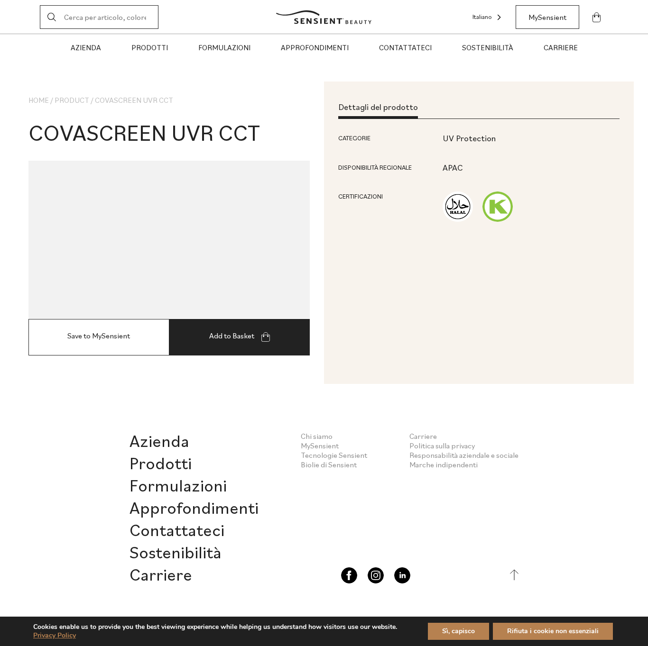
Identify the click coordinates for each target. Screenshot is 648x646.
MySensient (547, 17)
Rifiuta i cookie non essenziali (553, 631)
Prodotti (149, 47)
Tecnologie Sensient (334, 455)
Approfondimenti (315, 47)
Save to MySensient (98, 335)
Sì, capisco (458, 631)
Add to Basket (232, 335)
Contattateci (405, 47)
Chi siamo (317, 436)
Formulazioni (224, 47)
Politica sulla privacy (442, 445)
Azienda (86, 47)
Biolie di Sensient (329, 464)
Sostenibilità (487, 47)
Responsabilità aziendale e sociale (463, 455)
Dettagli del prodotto (378, 106)
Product (72, 100)
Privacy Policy (54, 635)
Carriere (561, 47)
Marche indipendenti (443, 464)
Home (38, 100)
